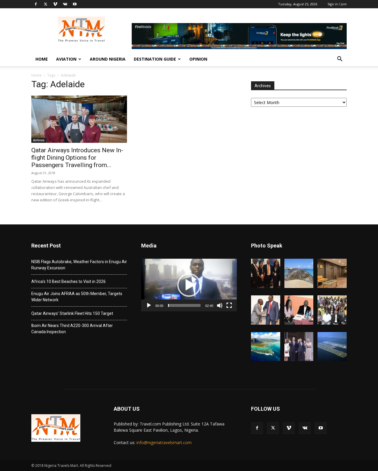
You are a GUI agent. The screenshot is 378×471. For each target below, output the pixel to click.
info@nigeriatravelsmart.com (164, 442)
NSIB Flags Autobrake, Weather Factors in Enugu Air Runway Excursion (79, 264)
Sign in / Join (337, 4)
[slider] (184, 305)
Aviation (66, 59)
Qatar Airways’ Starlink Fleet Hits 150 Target (72, 313)
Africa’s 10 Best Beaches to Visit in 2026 (68, 281)
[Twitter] (45, 4)
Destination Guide (155, 59)
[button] (340, 59)
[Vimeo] (55, 4)
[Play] (149, 305)
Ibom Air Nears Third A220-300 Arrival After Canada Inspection (72, 328)
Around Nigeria (108, 59)
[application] (189, 285)
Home (41, 59)
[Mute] (220, 305)
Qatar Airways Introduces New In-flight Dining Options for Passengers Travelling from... (77, 158)
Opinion (198, 59)
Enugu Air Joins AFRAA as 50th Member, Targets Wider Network (76, 296)
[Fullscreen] (229, 305)
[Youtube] (74, 4)
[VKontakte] (65, 4)
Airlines (39, 140)
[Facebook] (35, 4)
